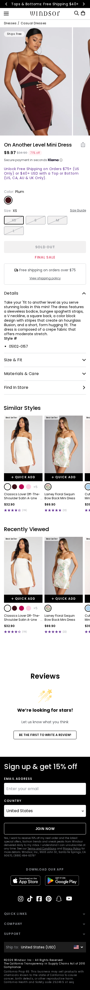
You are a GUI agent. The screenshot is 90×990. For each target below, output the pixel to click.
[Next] (83, 4)
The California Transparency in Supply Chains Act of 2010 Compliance (44, 965)
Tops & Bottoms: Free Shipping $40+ (44, 4)
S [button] (35, 220)
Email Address (18, 779)
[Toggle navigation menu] (6, 13)
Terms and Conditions (42, 848)
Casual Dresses (33, 23)
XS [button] (14, 220)
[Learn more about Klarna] (61, 160)
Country (13, 801)
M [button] (57, 220)
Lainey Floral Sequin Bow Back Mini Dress (59, 496)
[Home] (45, 13)
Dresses (10, 23)
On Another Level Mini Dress (38, 145)
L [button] (13, 230)
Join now (45, 829)
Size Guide (78, 210)
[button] (7, 486)
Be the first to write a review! (45, 735)
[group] (36, 81)
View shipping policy (45, 278)
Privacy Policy (72, 848)
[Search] (76, 13)
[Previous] (6, 4)
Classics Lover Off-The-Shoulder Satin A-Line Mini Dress (22, 496)
